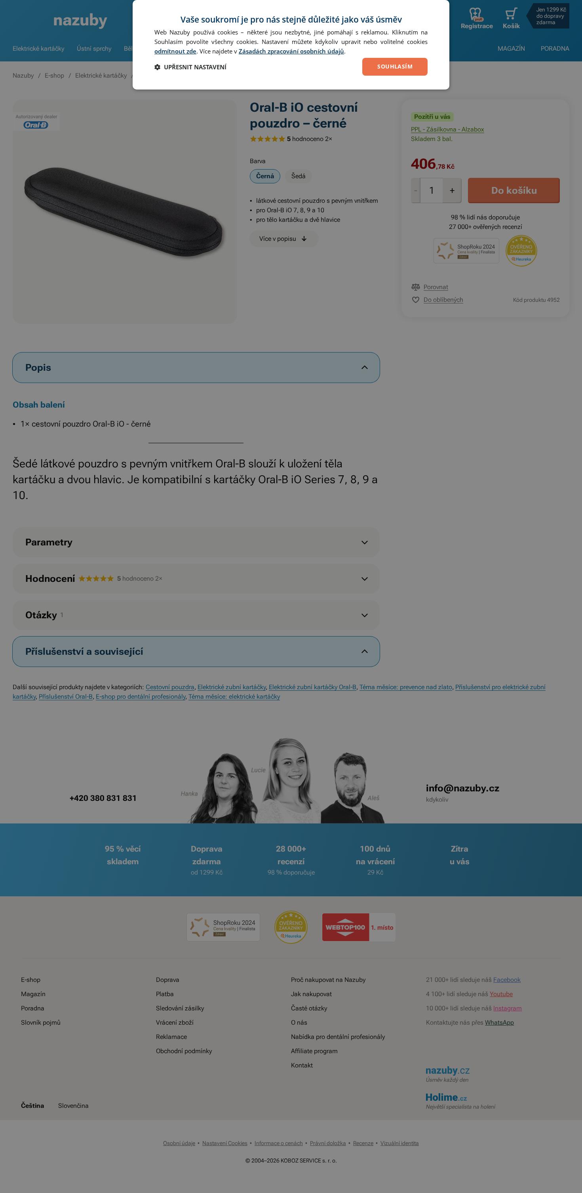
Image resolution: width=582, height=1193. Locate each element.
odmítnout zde (175, 51)
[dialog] (291, 45)
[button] (190, 67)
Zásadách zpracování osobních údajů (291, 51)
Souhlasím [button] (395, 66)
